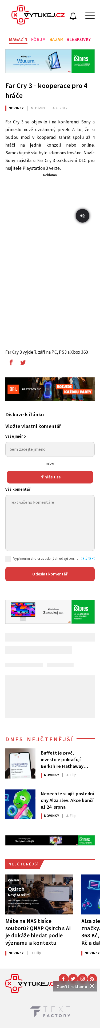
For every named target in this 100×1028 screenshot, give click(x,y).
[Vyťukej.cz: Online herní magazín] (38, 15)
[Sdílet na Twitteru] (23, 363)
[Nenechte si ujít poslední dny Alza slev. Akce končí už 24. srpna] (20, 804)
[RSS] (92, 978)
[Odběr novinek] (73, 16)
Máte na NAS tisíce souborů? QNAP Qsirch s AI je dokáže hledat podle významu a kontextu (38, 932)
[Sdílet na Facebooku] (11, 363)
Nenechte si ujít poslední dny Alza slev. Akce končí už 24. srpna (67, 800)
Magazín (18, 40)
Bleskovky (79, 40)
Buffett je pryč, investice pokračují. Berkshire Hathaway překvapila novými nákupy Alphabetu (62, 759)
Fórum (38, 40)
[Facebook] (63, 978)
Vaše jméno (15, 436)
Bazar (56, 40)
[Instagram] (82, 978)
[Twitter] (73, 978)
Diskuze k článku (24, 414)
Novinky (16, 108)
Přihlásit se (50, 477)
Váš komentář (17, 489)
